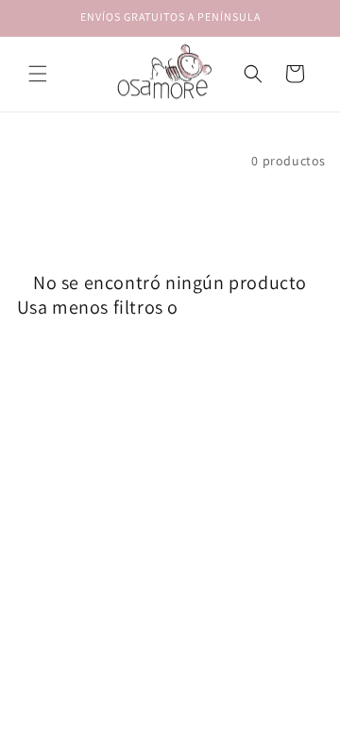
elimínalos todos (253, 307)
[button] (38, 73)
